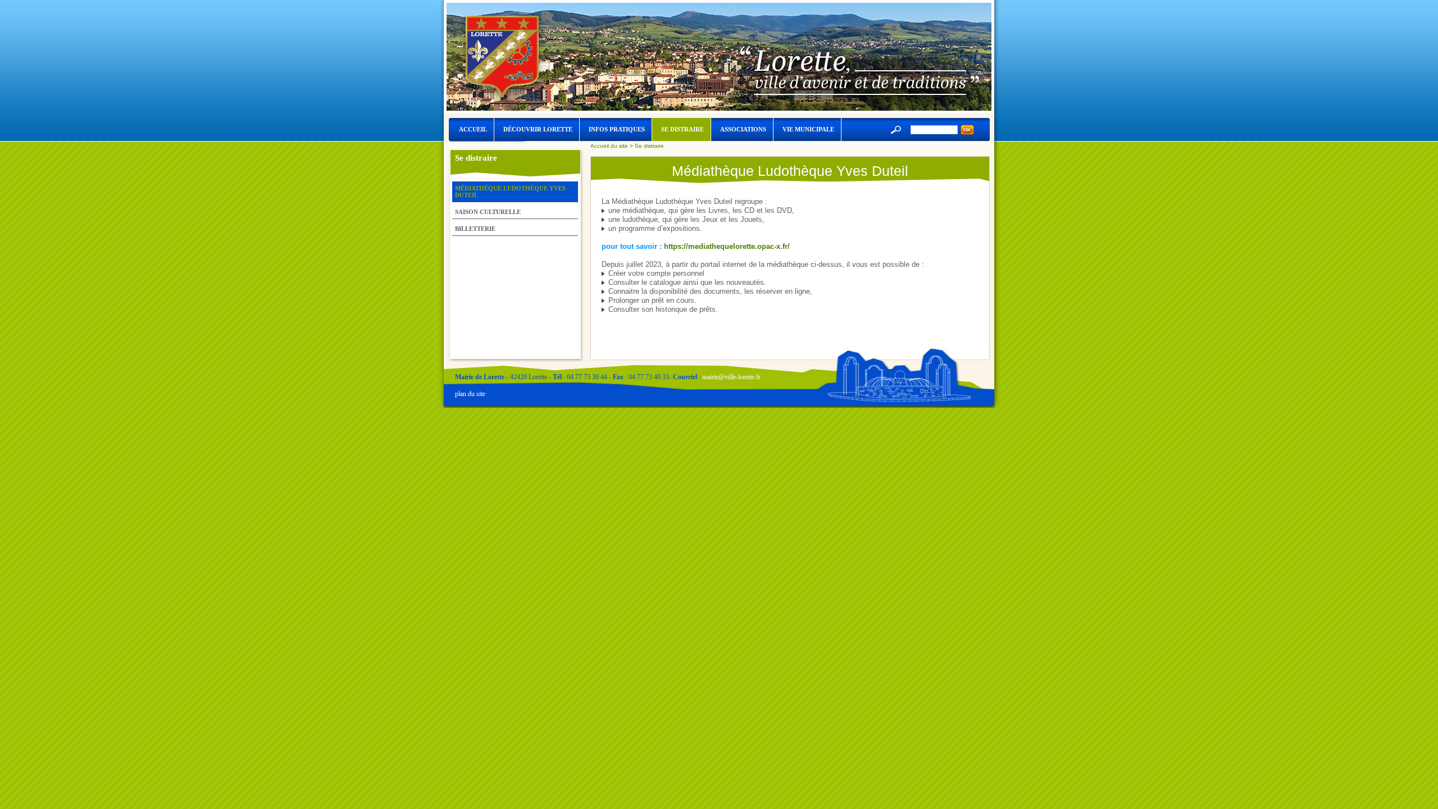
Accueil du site (609, 146)
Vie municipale (808, 129)
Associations (743, 129)
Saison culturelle (488, 211)
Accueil (473, 129)
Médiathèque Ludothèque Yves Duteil (510, 191)
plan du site (470, 394)
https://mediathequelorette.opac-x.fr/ (727, 246)
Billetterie (475, 228)
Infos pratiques (617, 129)
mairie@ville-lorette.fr (731, 377)
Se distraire (682, 129)
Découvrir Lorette (537, 129)
